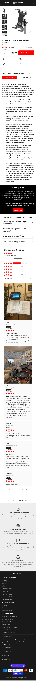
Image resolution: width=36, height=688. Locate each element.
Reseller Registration (8, 622)
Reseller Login (6, 624)
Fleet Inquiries (6, 605)
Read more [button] (9, 417)
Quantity (5, 50)
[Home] (18, 3)
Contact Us (5, 608)
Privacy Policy (6, 591)
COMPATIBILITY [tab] (26, 77)
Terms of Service (7, 589)
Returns (4, 586)
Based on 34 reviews (10, 255)
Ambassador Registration (9, 616)
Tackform (14, 678)
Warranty (4, 583)
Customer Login (7, 599)
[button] (8, 263)
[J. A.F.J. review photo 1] (18, 301)
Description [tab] (9, 77)
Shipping (4, 580)
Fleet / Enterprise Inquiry (9, 627)
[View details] (18, 513)
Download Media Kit (8, 611)
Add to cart (26, 53)
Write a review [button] (18, 258)
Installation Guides (7, 597)
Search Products (7, 594)
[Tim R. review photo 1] (18, 365)
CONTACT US (18, 210)
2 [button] (13, 489)
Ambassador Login (7, 619)
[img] (18, 330)
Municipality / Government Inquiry (12, 630)
